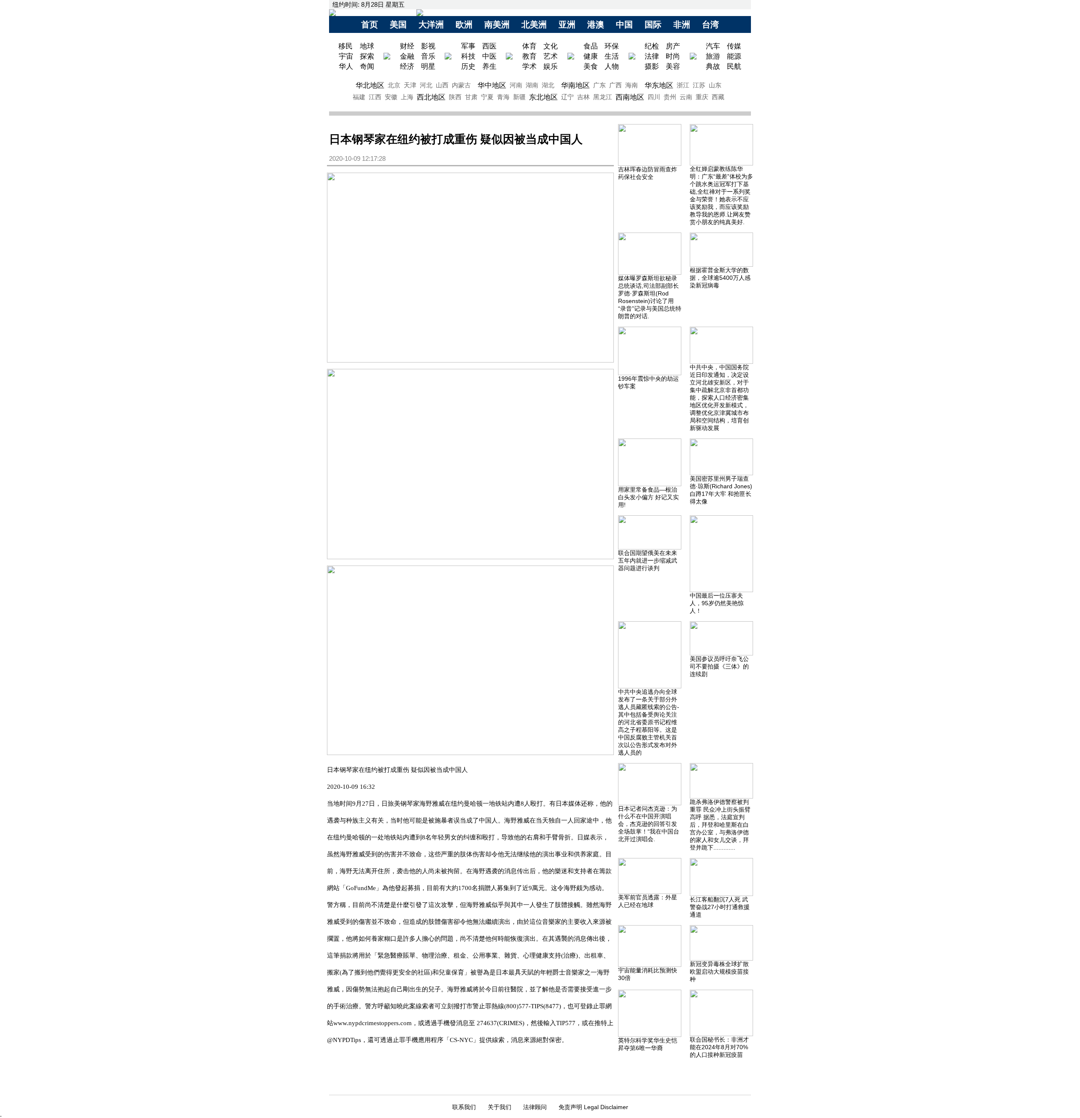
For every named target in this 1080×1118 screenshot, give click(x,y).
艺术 (550, 56)
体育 (529, 46)
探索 (367, 56)
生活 (612, 56)
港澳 (595, 24)
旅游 (713, 56)
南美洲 (497, 24)
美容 (673, 66)
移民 (346, 46)
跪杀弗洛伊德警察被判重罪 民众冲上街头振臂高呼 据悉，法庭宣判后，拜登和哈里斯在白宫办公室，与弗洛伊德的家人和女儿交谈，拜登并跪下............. (720, 825)
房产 (673, 46)
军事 (468, 46)
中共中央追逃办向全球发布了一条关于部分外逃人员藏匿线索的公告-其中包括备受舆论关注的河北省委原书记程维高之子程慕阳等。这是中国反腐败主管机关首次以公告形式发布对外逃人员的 (648, 722)
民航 (734, 66)
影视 (428, 46)
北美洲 (534, 24)
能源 (734, 56)
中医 (489, 56)
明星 (428, 66)
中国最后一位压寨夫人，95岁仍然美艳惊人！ (717, 603)
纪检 (652, 46)
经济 (407, 66)
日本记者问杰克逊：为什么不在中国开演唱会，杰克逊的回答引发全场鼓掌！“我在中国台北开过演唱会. (648, 823)
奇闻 (367, 66)
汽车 (713, 46)
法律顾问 (535, 1107)
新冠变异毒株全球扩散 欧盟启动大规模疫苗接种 (719, 972)
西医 (489, 46)
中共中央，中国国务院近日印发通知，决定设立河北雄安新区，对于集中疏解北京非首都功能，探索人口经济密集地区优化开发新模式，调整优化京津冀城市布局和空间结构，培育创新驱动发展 (719, 397)
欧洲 (464, 24)
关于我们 (499, 1107)
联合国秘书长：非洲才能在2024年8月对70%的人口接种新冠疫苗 (719, 1047)
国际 (653, 24)
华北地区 (370, 85)
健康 (590, 56)
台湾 (710, 24)
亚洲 (567, 24)
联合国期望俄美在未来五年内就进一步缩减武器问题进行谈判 (647, 560)
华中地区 (492, 85)
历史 (468, 66)
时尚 (673, 56)
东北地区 (543, 97)
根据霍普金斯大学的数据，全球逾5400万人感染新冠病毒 (720, 278)
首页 (369, 24)
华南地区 (575, 85)
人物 (612, 66)
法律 (652, 56)
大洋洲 (431, 24)
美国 (398, 24)
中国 (624, 24)
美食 (590, 66)
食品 (590, 46)
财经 (407, 46)
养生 (489, 66)
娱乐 (550, 66)
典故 (713, 66)
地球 (367, 46)
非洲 (681, 24)
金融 (407, 56)
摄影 (652, 66)
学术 (529, 66)
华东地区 (659, 85)
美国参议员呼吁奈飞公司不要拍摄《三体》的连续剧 (719, 666)
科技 (468, 56)
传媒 (734, 46)
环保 (612, 46)
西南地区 (630, 97)
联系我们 (464, 1107)
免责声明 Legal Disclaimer (593, 1107)
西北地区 (431, 97)
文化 (550, 46)
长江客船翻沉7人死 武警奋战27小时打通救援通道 (720, 907)
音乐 (428, 56)
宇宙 (346, 56)
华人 (346, 66)
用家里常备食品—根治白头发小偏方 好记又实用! (648, 497)
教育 (529, 56)
